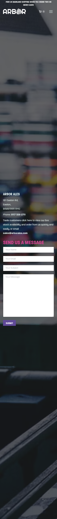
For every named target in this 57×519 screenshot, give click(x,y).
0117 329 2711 (18, 215)
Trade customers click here (17, 220)
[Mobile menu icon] (51, 12)
